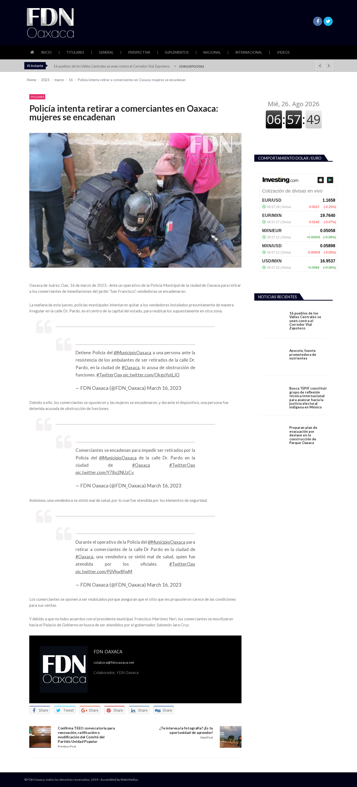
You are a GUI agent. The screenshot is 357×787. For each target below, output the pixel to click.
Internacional (248, 52)
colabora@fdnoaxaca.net (114, 662)
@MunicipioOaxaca (132, 352)
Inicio (46, 52)
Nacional (212, 52)
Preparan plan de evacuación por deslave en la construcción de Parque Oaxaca (303, 435)
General (106, 52)
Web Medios (129, 780)
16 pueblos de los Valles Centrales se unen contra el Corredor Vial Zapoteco (112, 66)
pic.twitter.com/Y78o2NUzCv (105, 472)
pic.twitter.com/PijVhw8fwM (104, 571)
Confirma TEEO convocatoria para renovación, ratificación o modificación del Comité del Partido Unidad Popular (86, 735)
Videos (283, 52)
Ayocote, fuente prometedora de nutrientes (302, 354)
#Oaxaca (131, 367)
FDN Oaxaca (108, 651)
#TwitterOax (109, 375)
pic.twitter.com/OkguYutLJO (151, 375)
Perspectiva (139, 52)
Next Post (206, 737)
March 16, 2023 (164, 388)
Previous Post (67, 746)
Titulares (75, 52)
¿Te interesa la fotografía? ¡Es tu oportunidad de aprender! (186, 730)
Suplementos (177, 52)
